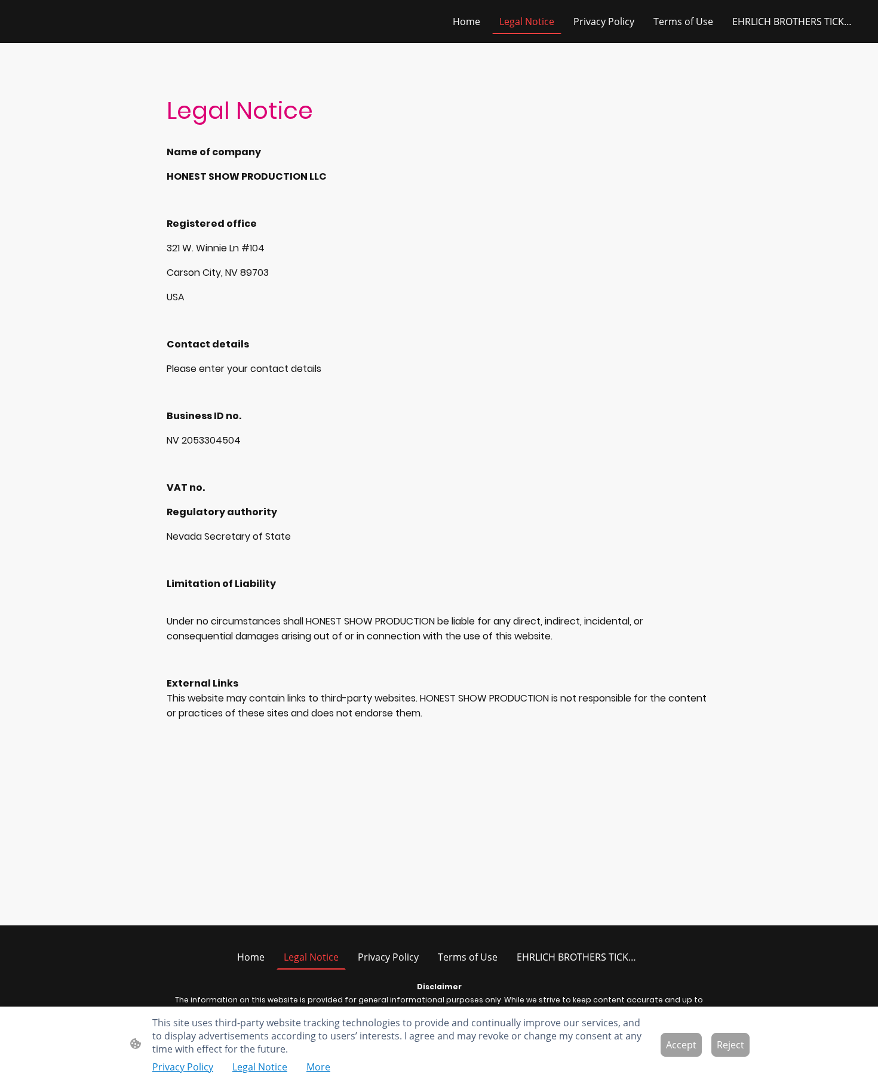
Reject (730, 1044)
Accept (681, 1044)
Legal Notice (259, 1066)
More (318, 1066)
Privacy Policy (182, 1066)
